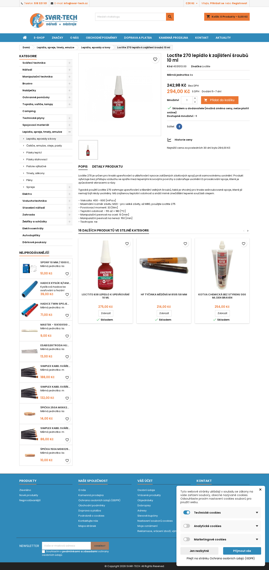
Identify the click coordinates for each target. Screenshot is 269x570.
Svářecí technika (33, 63)
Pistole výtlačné (36, 166)
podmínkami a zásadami (79, 551)
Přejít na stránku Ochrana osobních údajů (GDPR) (221, 558)
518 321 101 (40, 3)
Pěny (29, 180)
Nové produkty (28, 495)
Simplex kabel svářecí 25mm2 (55, 386)
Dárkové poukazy (34, 242)
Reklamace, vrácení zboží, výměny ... (160, 531)
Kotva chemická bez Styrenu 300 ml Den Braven (222, 296)
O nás (74, 38)
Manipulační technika (37, 76)
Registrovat (239, 3)
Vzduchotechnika (34, 201)
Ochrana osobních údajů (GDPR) (99, 500)
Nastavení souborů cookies (155, 521)
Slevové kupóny (147, 516)
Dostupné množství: (180, 116)
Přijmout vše (242, 551)
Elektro (27, 194)
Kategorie (28, 56)
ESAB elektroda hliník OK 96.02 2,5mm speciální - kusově (55, 345)
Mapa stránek (87, 526)
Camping (29, 111)
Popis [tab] (83, 166)
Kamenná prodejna (173, 38)
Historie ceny (183, 140)
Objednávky (145, 500)
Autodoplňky (31, 235)
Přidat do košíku (219, 100)
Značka (196, 66)
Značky (57, 38)
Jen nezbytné (199, 551)
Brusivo (27, 83)
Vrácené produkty (149, 495)
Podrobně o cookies (91, 516)
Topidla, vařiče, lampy (37, 104)
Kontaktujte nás (88, 521)
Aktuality (223, 38)
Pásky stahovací (36, 159)
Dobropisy (144, 505)
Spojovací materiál (35, 125)
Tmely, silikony (35, 173)
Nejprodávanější (30, 500)
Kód (170, 66)
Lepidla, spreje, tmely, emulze (42, 132)
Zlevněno (25, 490)
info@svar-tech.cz (76, 3)
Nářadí (27, 70)
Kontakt (202, 38)
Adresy (142, 510)
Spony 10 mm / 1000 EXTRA (55, 262)
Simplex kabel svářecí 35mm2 (55, 366)
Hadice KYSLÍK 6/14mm (55, 283)
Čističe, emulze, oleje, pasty (44, 145)
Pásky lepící (34, 152)
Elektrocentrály (33, 228)
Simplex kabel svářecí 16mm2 (55, 428)
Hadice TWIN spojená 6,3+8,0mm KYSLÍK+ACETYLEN (55, 303)
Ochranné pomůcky (36, 97)
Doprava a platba (138, 38)
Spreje (30, 187)
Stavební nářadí (33, 208)
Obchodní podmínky (101, 38)
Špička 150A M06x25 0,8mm (55, 449)
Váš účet (145, 481)
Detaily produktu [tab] (107, 166)
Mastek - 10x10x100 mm (55, 324)
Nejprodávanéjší (34, 252)
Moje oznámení (147, 526)
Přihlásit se (217, 3)
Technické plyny (33, 118)
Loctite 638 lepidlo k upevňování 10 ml (105, 296)
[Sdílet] (179, 127)
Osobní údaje (146, 490)
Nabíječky (29, 90)
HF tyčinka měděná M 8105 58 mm (164, 294)
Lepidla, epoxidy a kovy (41, 139)
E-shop (39, 38)
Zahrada (28, 214)
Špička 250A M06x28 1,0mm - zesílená (55, 407)
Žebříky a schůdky (34, 221)
